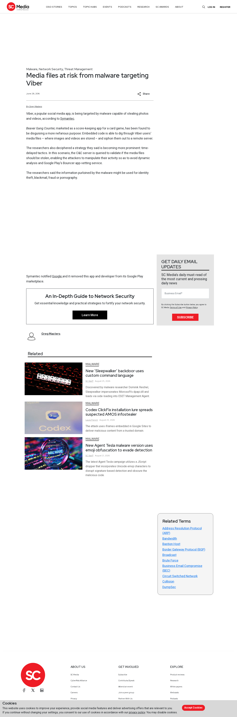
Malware (31, 69)
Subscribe (185, 317)
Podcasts (174, 698)
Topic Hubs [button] (90, 6)
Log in (211, 7)
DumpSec (169, 587)
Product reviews (177, 674)
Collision (168, 581)
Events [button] (107, 6)
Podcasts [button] (124, 6)
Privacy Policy (192, 307)
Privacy (74, 698)
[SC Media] (18, 6)
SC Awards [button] (162, 6)
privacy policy (137, 712)
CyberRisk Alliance (79, 680)
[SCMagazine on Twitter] (33, 690)
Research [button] (143, 6)
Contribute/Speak (126, 680)
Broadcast (169, 555)
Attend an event (125, 686)
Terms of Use (176, 307)
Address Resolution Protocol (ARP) (182, 530)
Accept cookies (193, 707)
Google (57, 276)
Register (225, 7)
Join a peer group (126, 692)
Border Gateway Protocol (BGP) (183, 549)
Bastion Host (171, 544)
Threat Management (78, 69)
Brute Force (170, 560)
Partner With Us (125, 698)
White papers (176, 686)
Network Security (51, 69)
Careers (74, 692)
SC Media (75, 674)
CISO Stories (54, 6)
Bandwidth (169, 538)
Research (174, 680)
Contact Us (75, 686)
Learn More (90, 315)
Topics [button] (72, 6)
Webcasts (174, 692)
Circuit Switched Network (180, 576)
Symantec (67, 118)
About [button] (179, 6)
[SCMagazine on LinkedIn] (42, 690)
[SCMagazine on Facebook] (24, 690)
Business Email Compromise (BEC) (182, 568)
